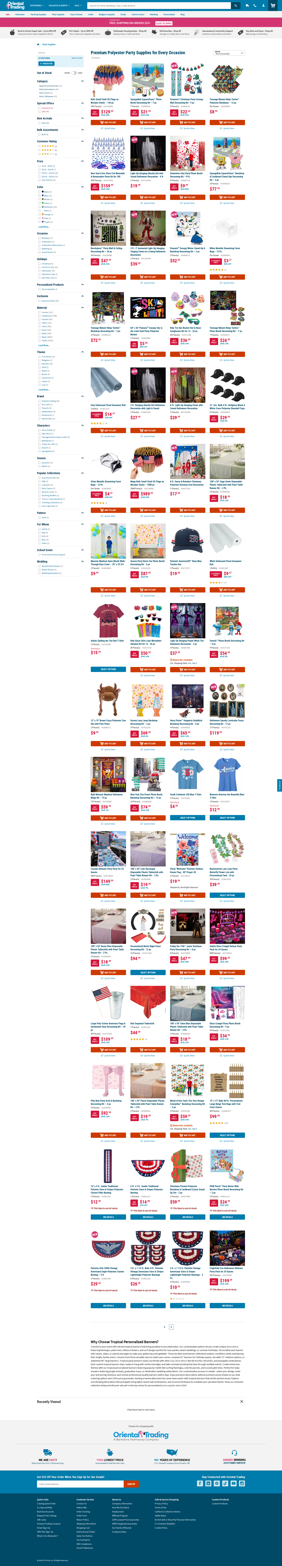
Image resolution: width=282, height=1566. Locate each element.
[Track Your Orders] (247, 5)
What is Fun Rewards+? (47, 1535)
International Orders (86, 1531)
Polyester (47, 63)
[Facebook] (200, 1484)
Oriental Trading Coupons (49, 1523)
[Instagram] (242, 1484)
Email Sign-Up (43, 1527)
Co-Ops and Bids (44, 1507)
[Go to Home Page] (38, 44)
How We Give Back (120, 1507)
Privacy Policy (161, 1503)
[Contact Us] (255, 5)
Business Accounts (45, 1511)
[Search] (236, 5)
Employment (118, 1511)
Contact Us (82, 1503)
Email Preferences (85, 1547)
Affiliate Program (120, 1515)
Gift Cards (41, 1519)
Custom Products (220, 1503)
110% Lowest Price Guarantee (125, 1519)
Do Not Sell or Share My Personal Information (175, 1519)
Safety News (160, 1515)
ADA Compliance (84, 1543)
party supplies (168, 1385)
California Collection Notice (167, 1511)
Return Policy (83, 1519)
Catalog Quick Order (46, 1503)
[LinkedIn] (208, 1484)
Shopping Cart (83, 1527)
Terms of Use (160, 1507)
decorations (233, 1346)
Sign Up (131, 1484)
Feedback (279, 785)
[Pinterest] (217, 1484)
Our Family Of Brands (121, 1527)
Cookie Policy (161, 1527)
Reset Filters (77, 58)
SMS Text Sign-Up (45, 1531)
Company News (119, 1531)
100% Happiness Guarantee (124, 1523)
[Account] (263, 5)
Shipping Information (86, 1523)
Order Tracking (83, 1511)
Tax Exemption (83, 1539)
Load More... (44, 226)
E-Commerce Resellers (165, 1523)
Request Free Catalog (46, 1515)
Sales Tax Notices (84, 1535)
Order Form (82, 1515)
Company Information (122, 1503)
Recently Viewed (49, 1401)
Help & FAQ (82, 1507)
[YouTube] (234, 1484)
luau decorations (178, 1360)
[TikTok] (225, 1484)
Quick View (109, 128)
